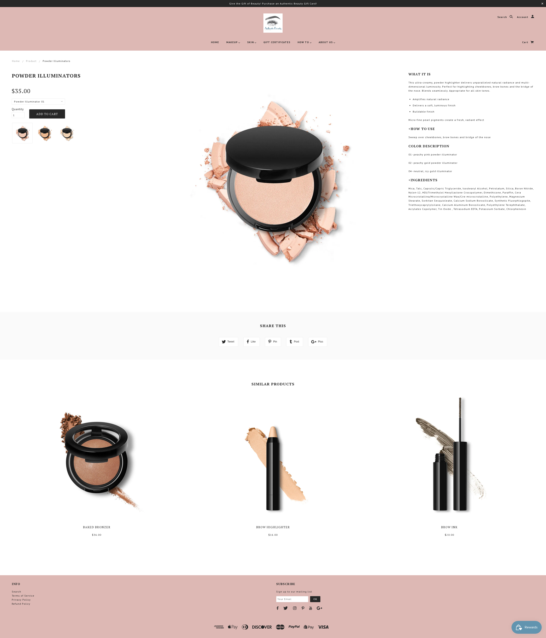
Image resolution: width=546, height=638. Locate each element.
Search (502, 17)
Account (523, 17)
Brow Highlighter (273, 527)
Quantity (18, 109)
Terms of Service (23, 595)
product (31, 61)
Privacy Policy (21, 599)
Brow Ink (449, 527)
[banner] (273, 23)
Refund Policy (21, 603)
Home (16, 61)
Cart (525, 42)
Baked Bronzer (96, 527)
